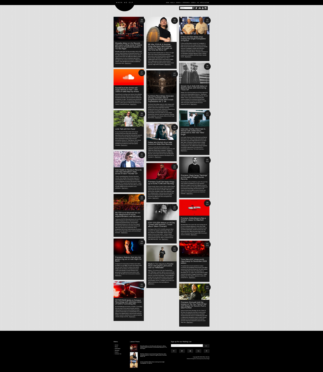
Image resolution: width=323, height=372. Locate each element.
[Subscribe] (206, 346)
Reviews (117, 350)
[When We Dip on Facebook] (194, 8)
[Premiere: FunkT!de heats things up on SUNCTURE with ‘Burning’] (161, 171)
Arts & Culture (204, 2)
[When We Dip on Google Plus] (207, 351)
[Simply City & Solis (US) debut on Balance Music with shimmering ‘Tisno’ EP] (194, 73)
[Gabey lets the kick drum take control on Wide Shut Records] (161, 132)
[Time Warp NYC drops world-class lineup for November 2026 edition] (194, 249)
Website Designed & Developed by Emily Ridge (198, 358)
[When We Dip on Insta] (205, 8)
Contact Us (118, 354)
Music (172, 2)
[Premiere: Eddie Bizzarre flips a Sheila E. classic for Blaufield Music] (194, 207)
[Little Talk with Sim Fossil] (129, 118)
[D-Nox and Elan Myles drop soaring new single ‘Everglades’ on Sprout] (194, 25)
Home (116, 345)
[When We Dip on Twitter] (196, 8)
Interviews (186, 2)
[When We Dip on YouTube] (202, 8)
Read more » (128, 63)
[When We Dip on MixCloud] (198, 351)
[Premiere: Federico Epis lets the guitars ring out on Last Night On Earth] (129, 247)
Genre (193, 2)
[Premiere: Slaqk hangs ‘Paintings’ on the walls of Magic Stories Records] (194, 165)
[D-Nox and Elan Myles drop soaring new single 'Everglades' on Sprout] (134, 364)
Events (178, 2)
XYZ (198, 2)
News (167, 2)
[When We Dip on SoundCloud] (199, 8)
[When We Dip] (125, 6)
